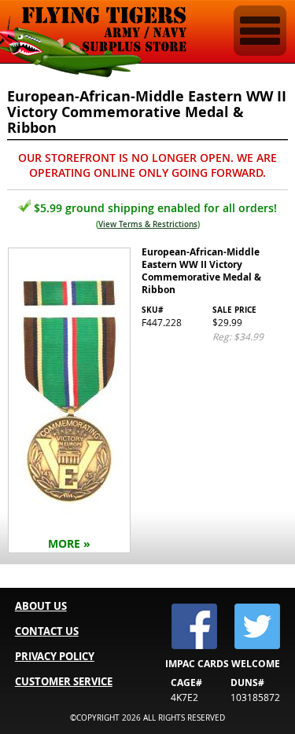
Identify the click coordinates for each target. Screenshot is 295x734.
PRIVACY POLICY (54, 656)
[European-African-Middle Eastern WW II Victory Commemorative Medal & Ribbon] (147, 402)
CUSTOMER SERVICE (63, 681)
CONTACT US (47, 631)
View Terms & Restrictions (147, 224)
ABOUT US (41, 606)
